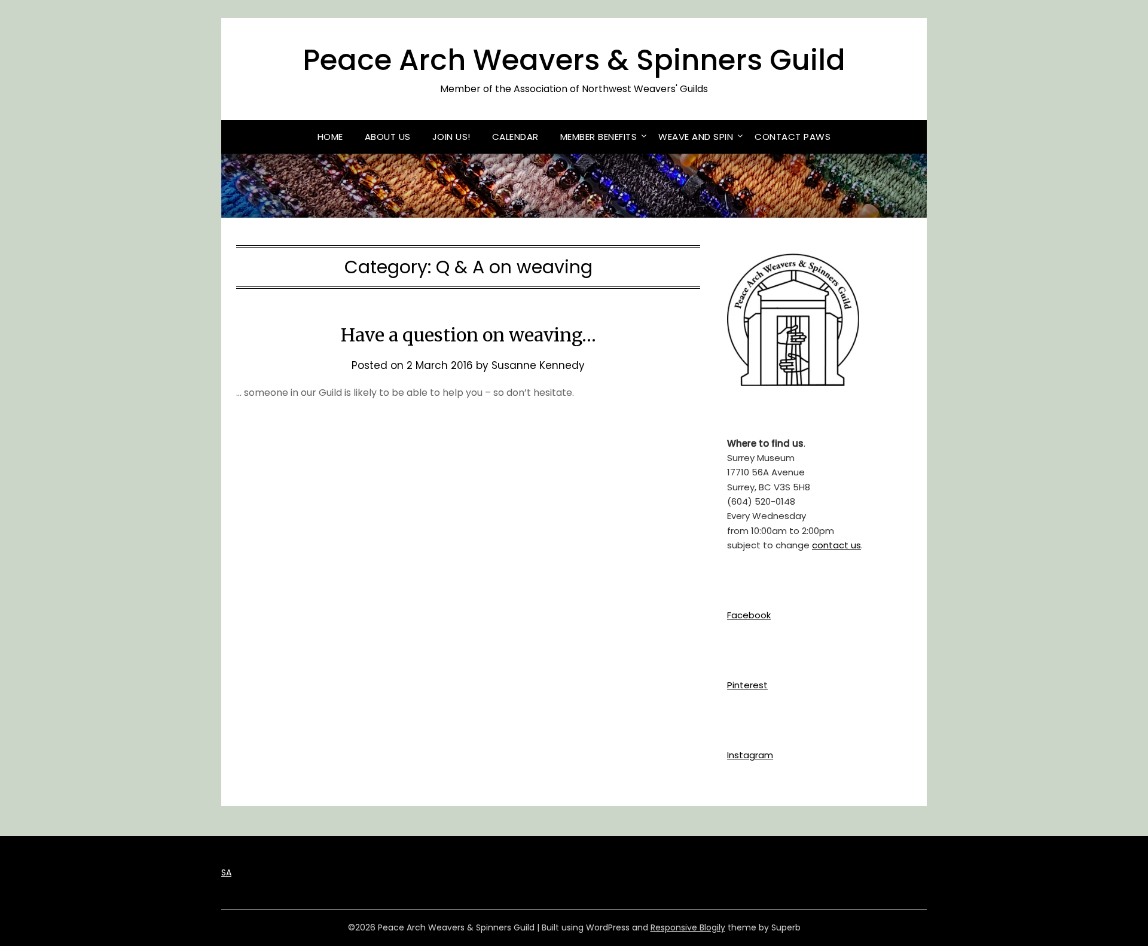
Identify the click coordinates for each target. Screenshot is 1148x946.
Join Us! (451, 136)
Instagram (750, 755)
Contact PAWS (793, 136)
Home (330, 136)
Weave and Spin (695, 136)
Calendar (515, 136)
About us (388, 136)
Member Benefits (598, 136)
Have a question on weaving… (468, 335)
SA (226, 872)
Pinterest (747, 685)
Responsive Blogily (688, 927)
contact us (836, 545)
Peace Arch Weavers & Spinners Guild (574, 60)
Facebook (749, 615)
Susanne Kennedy (538, 365)
